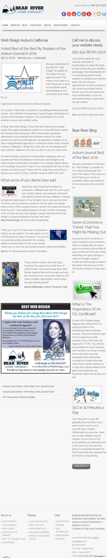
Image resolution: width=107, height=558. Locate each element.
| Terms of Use (80, 528)
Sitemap (60, 525)
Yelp (89, 14)
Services (15, 25)
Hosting (60, 539)
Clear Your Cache (38, 521)
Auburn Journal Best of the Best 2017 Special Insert (28, 386)
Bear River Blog (37, 528)
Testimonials (9, 525)
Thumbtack (94, 14)
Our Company (10, 521)
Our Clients (9, 528)
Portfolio (36, 25)
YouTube (74, 14)
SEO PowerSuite (62, 530)
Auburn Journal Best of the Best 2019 (88, 155)
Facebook (64, 14)
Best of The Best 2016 (14, 539)
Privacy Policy (81, 525)
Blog (24, 25)
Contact (75, 25)
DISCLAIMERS (97, 528)
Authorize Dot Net (99, 14)
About (47, 25)
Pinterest (84, 14)
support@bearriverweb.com (90, 556)
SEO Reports (62, 521)
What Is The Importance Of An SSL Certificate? (86, 309)
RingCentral (62, 535)
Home (5, 25)
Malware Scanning (39, 532)
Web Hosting (61, 25)
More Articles (81, 466)
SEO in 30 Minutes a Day (88, 410)
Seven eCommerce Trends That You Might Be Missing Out (89, 227)
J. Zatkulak (39, 57)
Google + (69, 14)
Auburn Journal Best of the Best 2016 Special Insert (28, 392)
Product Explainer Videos (39, 537)
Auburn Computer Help (55, 287)
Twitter (79, 14)
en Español (9, 542)
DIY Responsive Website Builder (19, 397)
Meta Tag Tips (36, 525)
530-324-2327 (98, 5)
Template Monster (104, 14)
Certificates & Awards (10, 534)
